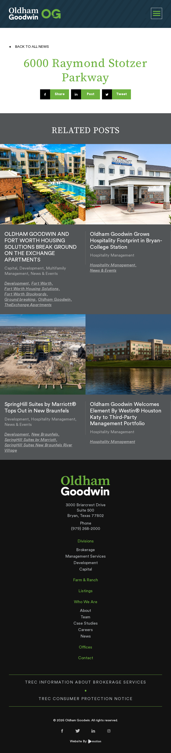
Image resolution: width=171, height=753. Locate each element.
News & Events (103, 270)
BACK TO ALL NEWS (32, 46)
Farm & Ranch (85, 580)
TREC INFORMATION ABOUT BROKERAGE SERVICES (85, 682)
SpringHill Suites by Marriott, (30, 440)
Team (85, 617)
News (85, 636)
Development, (17, 283)
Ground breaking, (20, 299)
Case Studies (85, 623)
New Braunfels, (45, 434)
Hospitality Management (112, 442)
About (85, 611)
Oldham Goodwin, (55, 299)
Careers (85, 630)
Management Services (85, 556)
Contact (85, 658)
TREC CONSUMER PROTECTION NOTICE (86, 699)
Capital (85, 569)
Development (85, 563)
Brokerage (85, 550)
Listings (85, 591)
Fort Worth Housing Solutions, (32, 289)
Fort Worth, (42, 283)
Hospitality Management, (113, 265)
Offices (85, 647)
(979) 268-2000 (85, 529)
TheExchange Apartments (28, 305)
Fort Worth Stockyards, (26, 294)
